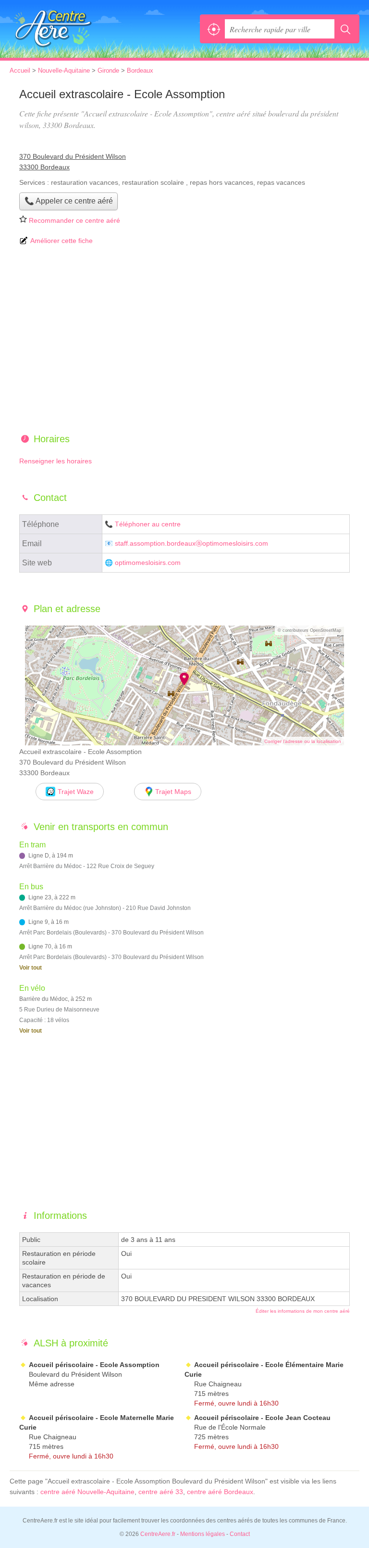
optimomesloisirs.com (148, 562)
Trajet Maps (173, 791)
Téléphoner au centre (148, 524)
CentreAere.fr (53, 29)
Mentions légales (202, 1534)
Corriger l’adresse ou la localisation (302, 741)
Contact (240, 1534)
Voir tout (30, 967)
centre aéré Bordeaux (220, 1492)
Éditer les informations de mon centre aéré (303, 1311)
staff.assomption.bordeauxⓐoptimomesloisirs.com (191, 543)
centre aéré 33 (160, 1492)
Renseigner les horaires (55, 461)
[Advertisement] (184, 340)
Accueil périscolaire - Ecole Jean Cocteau (262, 1417)
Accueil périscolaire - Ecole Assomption (94, 1365)
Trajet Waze (76, 791)
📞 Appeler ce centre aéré (69, 201)
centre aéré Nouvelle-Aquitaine (87, 1492)
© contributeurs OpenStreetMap (309, 630)
